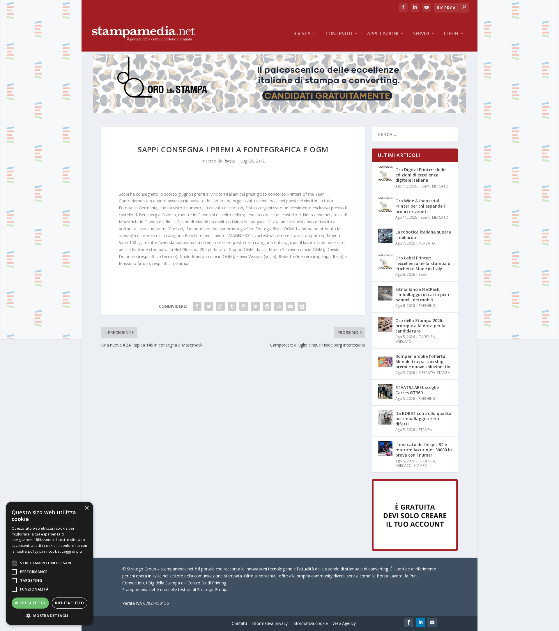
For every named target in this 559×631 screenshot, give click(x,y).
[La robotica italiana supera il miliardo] (385, 236)
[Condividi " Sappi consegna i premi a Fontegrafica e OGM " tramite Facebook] (197, 306)
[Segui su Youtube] (432, 622)
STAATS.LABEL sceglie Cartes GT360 (417, 390)
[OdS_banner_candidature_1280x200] (279, 111)
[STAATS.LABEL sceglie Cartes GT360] (385, 391)
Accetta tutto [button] (30, 602)
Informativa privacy (270, 623)
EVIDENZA (427, 336)
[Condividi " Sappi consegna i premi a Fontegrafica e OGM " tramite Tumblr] (232, 306)
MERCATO (440, 186)
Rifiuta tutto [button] (69, 602)
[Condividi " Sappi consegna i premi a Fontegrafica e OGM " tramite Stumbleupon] (278, 306)
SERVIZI (421, 34)
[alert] (49, 563)
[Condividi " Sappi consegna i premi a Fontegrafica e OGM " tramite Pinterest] (244, 306)
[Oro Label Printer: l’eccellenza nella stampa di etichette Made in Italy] (385, 261)
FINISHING (427, 305)
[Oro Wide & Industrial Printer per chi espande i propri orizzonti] (385, 204)
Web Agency (344, 623)
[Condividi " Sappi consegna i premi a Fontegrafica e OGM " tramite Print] (302, 306)
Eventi (425, 186)
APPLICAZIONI (382, 34)
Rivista (302, 34)
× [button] (86, 508)
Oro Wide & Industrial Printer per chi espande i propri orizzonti (420, 206)
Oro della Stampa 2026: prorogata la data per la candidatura (420, 326)
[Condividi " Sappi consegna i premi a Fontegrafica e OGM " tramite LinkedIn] (255, 306)
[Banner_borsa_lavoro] (415, 549)
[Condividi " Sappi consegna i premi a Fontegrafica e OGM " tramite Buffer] (267, 306)
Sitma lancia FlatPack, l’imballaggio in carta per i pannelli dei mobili (422, 295)
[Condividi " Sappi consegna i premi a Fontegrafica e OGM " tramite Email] (290, 306)
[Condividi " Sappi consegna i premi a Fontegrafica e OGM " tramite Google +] (220, 306)
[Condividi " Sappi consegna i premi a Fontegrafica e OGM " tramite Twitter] (209, 306)
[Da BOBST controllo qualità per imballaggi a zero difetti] (385, 417)
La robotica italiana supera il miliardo (423, 234)
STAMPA (443, 372)
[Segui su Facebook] (408, 622)
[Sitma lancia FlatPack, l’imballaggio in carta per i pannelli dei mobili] (385, 293)
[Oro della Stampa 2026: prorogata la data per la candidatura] (385, 324)
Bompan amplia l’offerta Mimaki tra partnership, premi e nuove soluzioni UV (422, 361)
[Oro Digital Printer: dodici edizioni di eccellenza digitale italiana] (385, 173)
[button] (49, 615)
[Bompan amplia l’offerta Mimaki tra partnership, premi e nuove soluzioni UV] (385, 360)
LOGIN (451, 34)
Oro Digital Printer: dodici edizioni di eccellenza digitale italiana (421, 175)
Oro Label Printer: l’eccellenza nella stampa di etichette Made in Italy (423, 263)
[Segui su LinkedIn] (420, 622)
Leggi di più (72, 551)
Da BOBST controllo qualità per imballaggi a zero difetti (423, 419)
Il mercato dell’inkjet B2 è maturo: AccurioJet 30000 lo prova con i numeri (423, 450)
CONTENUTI (339, 34)
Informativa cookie (310, 623)
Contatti (239, 623)
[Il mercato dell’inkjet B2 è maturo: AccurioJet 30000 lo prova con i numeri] (385, 448)
